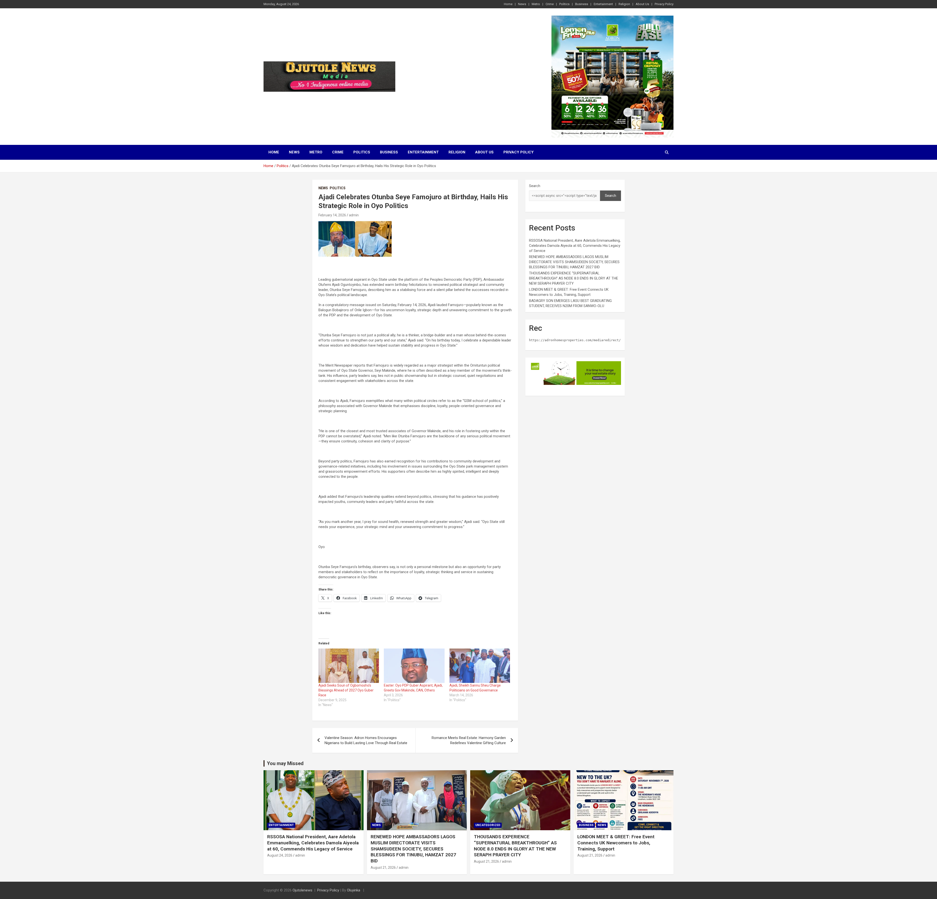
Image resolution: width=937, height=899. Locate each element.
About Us (642, 4)
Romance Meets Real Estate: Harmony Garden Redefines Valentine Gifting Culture (469, 740)
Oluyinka (354, 890)
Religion (624, 4)
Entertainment (603, 4)
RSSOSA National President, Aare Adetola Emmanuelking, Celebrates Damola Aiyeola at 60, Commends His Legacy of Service (575, 245)
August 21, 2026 (383, 867)
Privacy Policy (664, 4)
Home (508, 4)
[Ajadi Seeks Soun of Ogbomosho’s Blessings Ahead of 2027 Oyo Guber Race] (348, 666)
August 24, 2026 (279, 855)
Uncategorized (487, 825)
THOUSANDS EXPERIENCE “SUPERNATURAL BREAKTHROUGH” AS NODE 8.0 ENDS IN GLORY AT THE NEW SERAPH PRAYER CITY (573, 278)
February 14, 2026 (332, 215)
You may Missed (285, 763)
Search (534, 186)
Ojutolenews (302, 890)
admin (354, 215)
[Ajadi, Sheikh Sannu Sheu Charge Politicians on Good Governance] (479, 666)
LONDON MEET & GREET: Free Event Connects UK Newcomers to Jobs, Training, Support (615, 842)
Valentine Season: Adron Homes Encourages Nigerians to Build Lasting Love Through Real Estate (366, 740)
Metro (536, 4)
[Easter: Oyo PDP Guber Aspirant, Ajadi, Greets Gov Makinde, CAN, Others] (414, 666)
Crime (550, 4)
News (522, 4)
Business (581, 4)
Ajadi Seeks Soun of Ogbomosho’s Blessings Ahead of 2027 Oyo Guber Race (346, 690)
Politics (564, 4)
